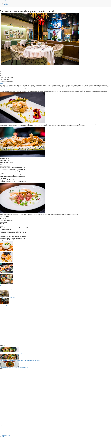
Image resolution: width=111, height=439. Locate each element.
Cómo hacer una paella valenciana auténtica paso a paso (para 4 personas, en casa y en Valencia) (20, 360)
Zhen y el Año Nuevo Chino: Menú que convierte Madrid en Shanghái (14, 367)
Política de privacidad (6, 435)
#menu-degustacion (11, 289)
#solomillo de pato (26, 289)
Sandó (1, 83)
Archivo (5, 0)
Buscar (5, 2)
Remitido (5, 289)
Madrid (1, 289)
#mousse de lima (18, 289)
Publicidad (4, 436)
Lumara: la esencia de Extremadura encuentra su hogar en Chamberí (14, 353)
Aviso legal (4, 437)
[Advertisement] (31, 68)
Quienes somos (7, 6)
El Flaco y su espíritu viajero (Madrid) (7, 305)
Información (6, 4)
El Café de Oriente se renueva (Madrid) (8, 297)
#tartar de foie (33, 289)
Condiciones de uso (6, 433)
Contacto (5, 3)
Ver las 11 (2, 285)
